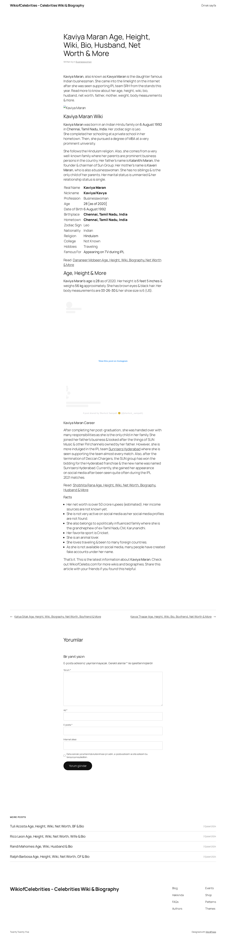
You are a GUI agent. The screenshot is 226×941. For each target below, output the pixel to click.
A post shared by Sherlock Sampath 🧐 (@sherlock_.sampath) (113, 413)
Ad (65, 710)
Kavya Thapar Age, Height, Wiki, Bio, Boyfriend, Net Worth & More (171, 616)
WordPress (211, 931)
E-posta (67, 724)
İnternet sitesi (70, 739)
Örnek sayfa (208, 5)
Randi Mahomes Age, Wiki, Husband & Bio (41, 846)
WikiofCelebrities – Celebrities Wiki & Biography (47, 5)
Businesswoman (84, 61)
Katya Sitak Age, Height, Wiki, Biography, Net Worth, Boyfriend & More (57, 616)
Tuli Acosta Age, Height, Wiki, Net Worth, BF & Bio (47, 826)
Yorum (67, 670)
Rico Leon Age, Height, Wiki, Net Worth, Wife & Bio (47, 836)
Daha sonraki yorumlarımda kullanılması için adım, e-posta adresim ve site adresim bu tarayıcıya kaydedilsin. (107, 756)
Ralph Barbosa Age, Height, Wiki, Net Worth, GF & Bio (49, 857)
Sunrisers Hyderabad (125, 449)
